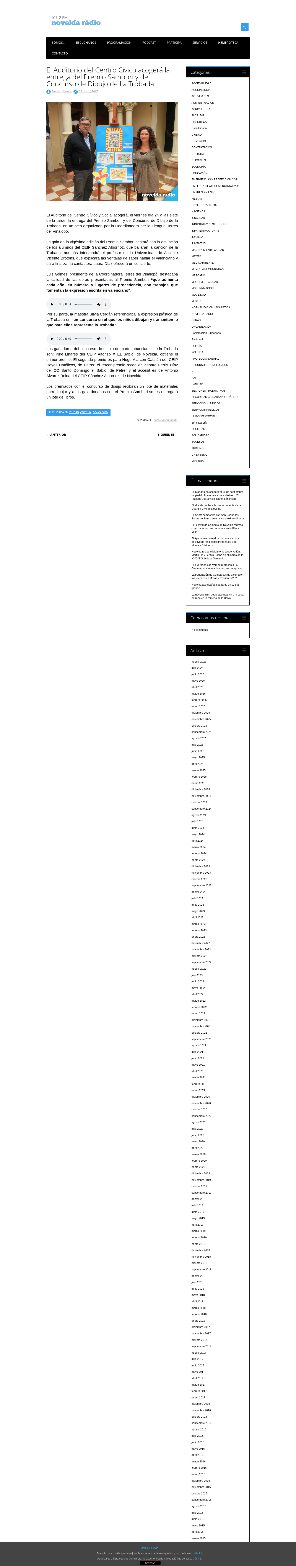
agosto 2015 (199, 1506)
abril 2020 (197, 1148)
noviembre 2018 (201, 1256)
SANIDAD (197, 384)
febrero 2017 (199, 1391)
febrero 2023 (199, 930)
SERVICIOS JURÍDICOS (206, 403)
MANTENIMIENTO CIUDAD (208, 249)
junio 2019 (198, 1212)
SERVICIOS (199, 42)
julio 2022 (197, 975)
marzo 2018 (199, 1308)
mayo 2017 (198, 1371)
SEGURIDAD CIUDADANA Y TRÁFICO (214, 397)
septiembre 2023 (201, 885)
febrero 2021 (199, 1084)
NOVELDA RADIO (202, 313)
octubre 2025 (199, 725)
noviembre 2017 (201, 1333)
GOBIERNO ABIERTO (204, 205)
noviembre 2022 (201, 949)
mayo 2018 (198, 1295)
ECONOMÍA (199, 166)
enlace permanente (165, 420)
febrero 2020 (199, 1160)
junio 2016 (198, 1442)
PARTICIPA (174, 42)
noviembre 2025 (201, 719)
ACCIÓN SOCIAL (202, 89)
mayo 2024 (198, 834)
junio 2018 (198, 1288)
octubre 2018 (199, 1263)
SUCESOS (198, 441)
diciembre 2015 (201, 1480)
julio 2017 (197, 1359)
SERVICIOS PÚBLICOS (206, 409)
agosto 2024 (199, 815)
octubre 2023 (199, 879)
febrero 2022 (199, 1007)
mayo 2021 (198, 1064)
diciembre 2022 (201, 943)
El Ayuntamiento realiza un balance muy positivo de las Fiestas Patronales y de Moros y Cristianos (215, 542)
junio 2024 (198, 827)
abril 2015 (197, 1531)
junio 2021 (198, 1058)
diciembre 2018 (201, 1250)
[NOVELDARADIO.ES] (84, 29)
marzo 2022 (199, 1000)
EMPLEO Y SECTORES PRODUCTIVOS (215, 185)
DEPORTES (199, 160)
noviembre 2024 (201, 795)
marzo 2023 (199, 924)
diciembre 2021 (201, 1020)
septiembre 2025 (201, 731)
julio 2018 (197, 1282)
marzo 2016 (199, 1461)
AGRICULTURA (201, 109)
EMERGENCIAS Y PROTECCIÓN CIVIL (215, 179)
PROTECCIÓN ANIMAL (205, 358)
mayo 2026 (198, 680)
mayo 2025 (198, 757)
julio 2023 (197, 898)
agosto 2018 (199, 1276)
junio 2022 (198, 981)
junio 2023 (198, 904)
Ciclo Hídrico (199, 128)
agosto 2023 (199, 891)
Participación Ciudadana (206, 333)
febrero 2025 (199, 776)
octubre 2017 (199, 1340)
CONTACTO (60, 53)
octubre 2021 (199, 1032)
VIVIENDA (198, 461)
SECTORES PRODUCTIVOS (209, 390)
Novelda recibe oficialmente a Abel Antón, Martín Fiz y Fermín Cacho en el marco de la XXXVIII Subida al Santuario (217, 555)
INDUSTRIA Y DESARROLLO (209, 224)
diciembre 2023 (201, 866)
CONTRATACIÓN (202, 147)
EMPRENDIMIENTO (203, 192)
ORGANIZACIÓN (201, 326)
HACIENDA (198, 211)
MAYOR (196, 256)
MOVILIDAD (199, 294)
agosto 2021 (199, 1045)
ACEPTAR (150, 1563)
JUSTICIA (197, 237)
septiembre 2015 (201, 1499)
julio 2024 (197, 821)
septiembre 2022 (201, 962)
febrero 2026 (199, 699)
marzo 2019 (199, 1231)
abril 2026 (197, 687)
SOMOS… (58, 42)
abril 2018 (197, 1301)
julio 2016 (197, 1435)
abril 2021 (197, 1071)
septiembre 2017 (201, 1346)
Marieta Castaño (62, 91)
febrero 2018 (199, 1314)
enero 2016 (198, 1474)
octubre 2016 (199, 1416)
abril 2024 (197, 840)
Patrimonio (198, 339)
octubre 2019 (199, 1186)
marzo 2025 (199, 770)
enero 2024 (198, 859)
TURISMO (197, 448)
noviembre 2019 (201, 1180)
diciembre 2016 (201, 1403)
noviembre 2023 (201, 872)
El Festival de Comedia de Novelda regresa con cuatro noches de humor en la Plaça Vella (217, 528)
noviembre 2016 (201, 1410)
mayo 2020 (198, 1141)
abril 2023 (197, 917)
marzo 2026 (199, 693)
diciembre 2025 (201, 712)
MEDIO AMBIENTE (203, 262)
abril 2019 (197, 1224)
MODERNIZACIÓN (203, 288)
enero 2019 (198, 1244)
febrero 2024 (199, 853)
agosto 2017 (199, 1352)
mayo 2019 (198, 1218)
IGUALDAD (198, 217)
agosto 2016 (199, 1429)
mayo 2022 (198, 988)
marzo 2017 (199, 1384)
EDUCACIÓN (100, 412)
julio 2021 (197, 1052)
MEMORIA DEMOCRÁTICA (208, 269)
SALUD (196, 377)
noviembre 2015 (201, 1487)
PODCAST (149, 42)
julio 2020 (197, 1128)
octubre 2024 (199, 802)
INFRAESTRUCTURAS (205, 230)
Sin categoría (199, 422)
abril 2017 (197, 1378)
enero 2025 (198, 783)
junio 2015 (198, 1519)
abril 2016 (197, 1455)
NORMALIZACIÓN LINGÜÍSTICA (211, 307)
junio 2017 (198, 1365)
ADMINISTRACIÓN (203, 102)
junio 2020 (198, 1135)
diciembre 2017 (201, 1327)
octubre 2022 (199, 956)
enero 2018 (198, 1320)
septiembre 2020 (201, 1116)
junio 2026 (198, 674)
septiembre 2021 (201, 1039)
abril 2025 (197, 763)
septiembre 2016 (201, 1423)
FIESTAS (197, 198)
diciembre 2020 (201, 1096)
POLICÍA (197, 345)
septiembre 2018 (201, 1269)
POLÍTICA (197, 352)
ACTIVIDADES (200, 96)
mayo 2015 (198, 1525)
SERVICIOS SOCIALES (205, 416)
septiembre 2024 (201, 808)
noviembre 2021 (201, 1026)
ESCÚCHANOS (86, 42)
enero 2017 (198, 1397)
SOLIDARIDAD (200, 435)
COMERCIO (199, 141)
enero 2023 (198, 936)
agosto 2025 (199, 738)
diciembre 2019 (201, 1173)
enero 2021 (198, 1090)
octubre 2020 (199, 1109)
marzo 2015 (199, 1538)
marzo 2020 (199, 1154)
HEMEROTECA (228, 42)
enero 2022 (198, 1013)
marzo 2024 (199, 847)
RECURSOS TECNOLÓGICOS (210, 365)
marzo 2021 (199, 1077)
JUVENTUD (199, 243)
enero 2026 (198, 706)
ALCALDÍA (198, 115)
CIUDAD (74, 412)
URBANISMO (199, 454)
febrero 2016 (199, 1467)
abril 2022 (197, 994)
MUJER (196, 301)
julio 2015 (197, 1512)
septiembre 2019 (201, 1192)
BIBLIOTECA (199, 121)
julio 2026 (197, 667)
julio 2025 (197, 744)
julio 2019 (197, 1205)
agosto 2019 (199, 1199)
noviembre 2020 (201, 1103)
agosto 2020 (199, 1122)
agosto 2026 (199, 661)
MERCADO (198, 275)
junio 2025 (198, 751)
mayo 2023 (198, 911)
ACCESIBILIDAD (201, 83)
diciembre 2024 (201, 789)
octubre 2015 (199, 1493)
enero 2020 (198, 1167)
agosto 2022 (199, 968)
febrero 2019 (199, 1237)
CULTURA (85, 412)
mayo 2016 (198, 1448)
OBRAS (196, 320)
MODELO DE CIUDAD (205, 281)
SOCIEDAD (198, 429)
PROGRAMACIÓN (119, 42)
